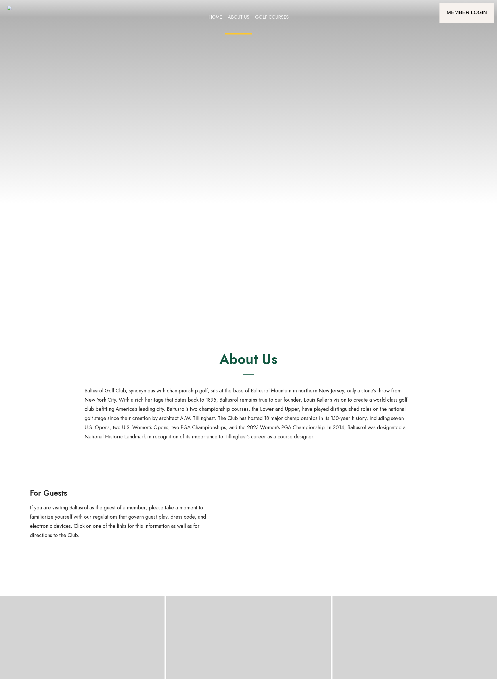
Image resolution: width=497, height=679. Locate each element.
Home (215, 17)
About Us (238, 17)
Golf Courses (272, 17)
